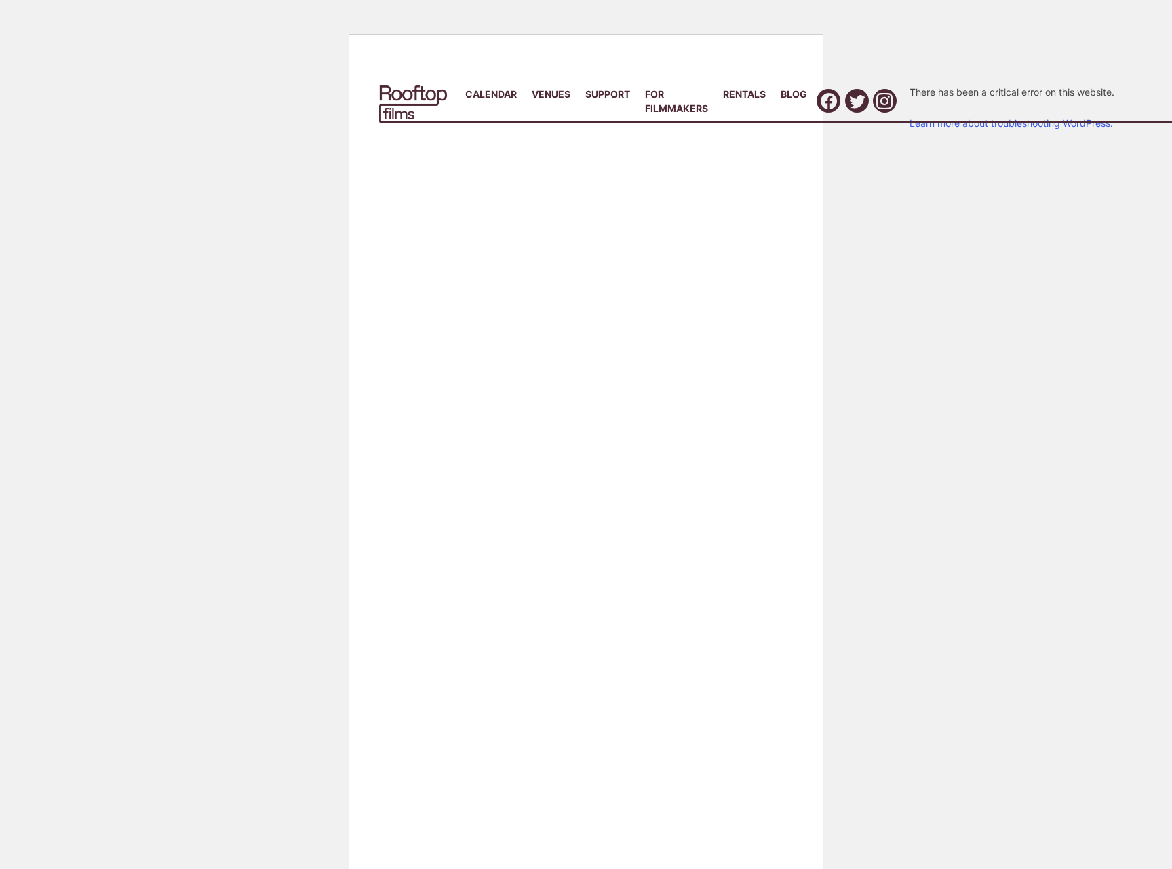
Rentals (744, 94)
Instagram (885, 101)
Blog (794, 94)
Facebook (828, 101)
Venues (551, 94)
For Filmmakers (676, 101)
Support (607, 94)
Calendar (491, 94)
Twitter (857, 101)
